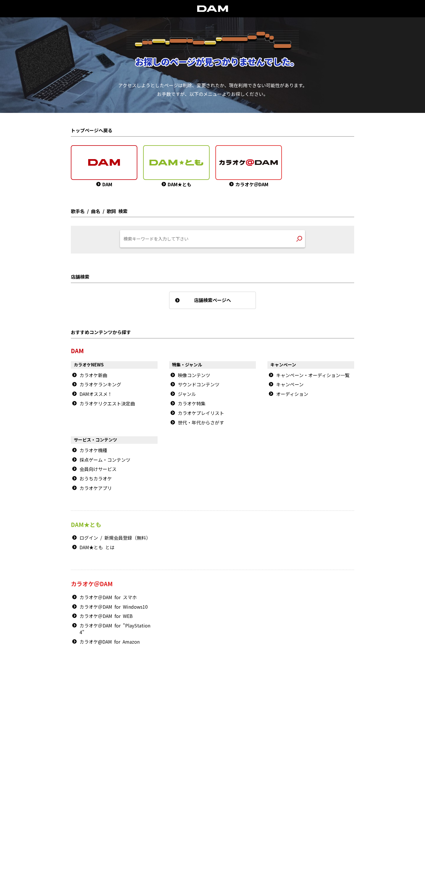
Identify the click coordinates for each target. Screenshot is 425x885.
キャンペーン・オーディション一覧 (313, 375)
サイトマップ (171, 790)
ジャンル (187, 394)
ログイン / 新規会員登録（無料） (115, 538)
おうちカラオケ (96, 478)
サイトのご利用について (171, 801)
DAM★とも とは (97, 547)
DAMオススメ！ (96, 394)
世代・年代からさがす (201, 422)
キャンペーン (290, 384)
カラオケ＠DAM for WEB (106, 616)
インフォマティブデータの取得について (218, 812)
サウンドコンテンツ (198, 384)
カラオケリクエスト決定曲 (107, 403)
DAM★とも (336, 690)
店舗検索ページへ (212, 300)
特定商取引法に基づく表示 (128, 812)
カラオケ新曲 (93, 375)
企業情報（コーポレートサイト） (298, 812)
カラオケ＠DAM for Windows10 (114, 607)
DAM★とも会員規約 (209, 801)
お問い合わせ (196, 790)
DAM (214, 790)
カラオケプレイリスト (201, 413)
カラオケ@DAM (257, 790)
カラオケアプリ (96, 488)
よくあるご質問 (328, 714)
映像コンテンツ (194, 375)
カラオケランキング (100, 384)
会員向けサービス (98, 469)
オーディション (292, 394)
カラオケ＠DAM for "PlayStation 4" (115, 629)
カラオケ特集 (192, 403)
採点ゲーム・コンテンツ (105, 460)
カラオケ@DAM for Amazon (110, 642)
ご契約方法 (261, 812)
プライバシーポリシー (168, 812)
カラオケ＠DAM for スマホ (108, 597)
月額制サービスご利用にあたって (253, 801)
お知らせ (323, 707)
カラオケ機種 (93, 450)
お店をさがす (299, 690)
